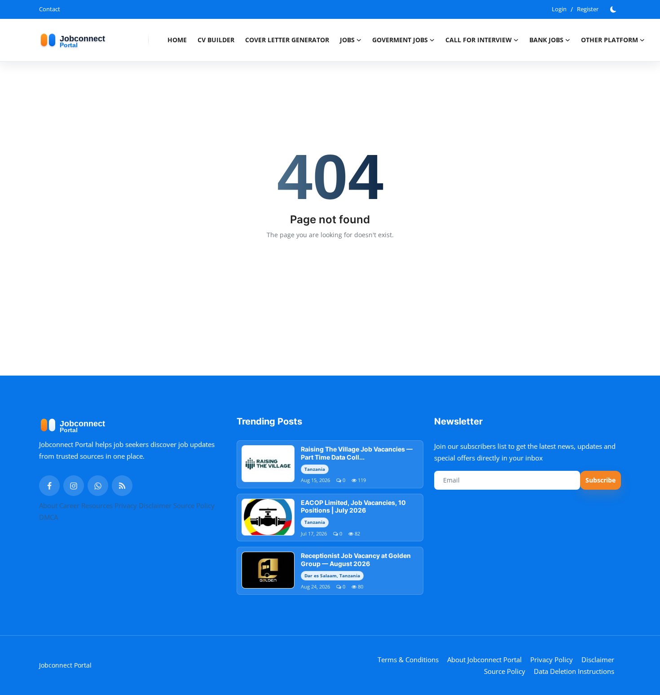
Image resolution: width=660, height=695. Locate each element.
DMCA (48, 517)
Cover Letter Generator (287, 39)
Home (177, 39)
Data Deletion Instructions (574, 671)
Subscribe (600, 480)
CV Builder (216, 39)
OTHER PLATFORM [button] (609, 39)
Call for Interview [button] (478, 39)
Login (559, 9)
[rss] (122, 485)
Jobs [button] (347, 39)
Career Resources (86, 505)
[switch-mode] (614, 9)
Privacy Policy (551, 659)
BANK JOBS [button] (546, 39)
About (48, 505)
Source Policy (194, 505)
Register (587, 9)
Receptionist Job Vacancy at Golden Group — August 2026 (356, 559)
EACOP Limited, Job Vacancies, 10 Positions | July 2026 (353, 506)
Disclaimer (155, 505)
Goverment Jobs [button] (400, 39)
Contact (49, 9)
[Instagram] (73, 485)
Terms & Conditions (408, 659)
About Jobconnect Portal (484, 659)
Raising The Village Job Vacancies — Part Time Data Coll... (357, 453)
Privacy (125, 505)
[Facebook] (49, 485)
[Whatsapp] (98, 485)
